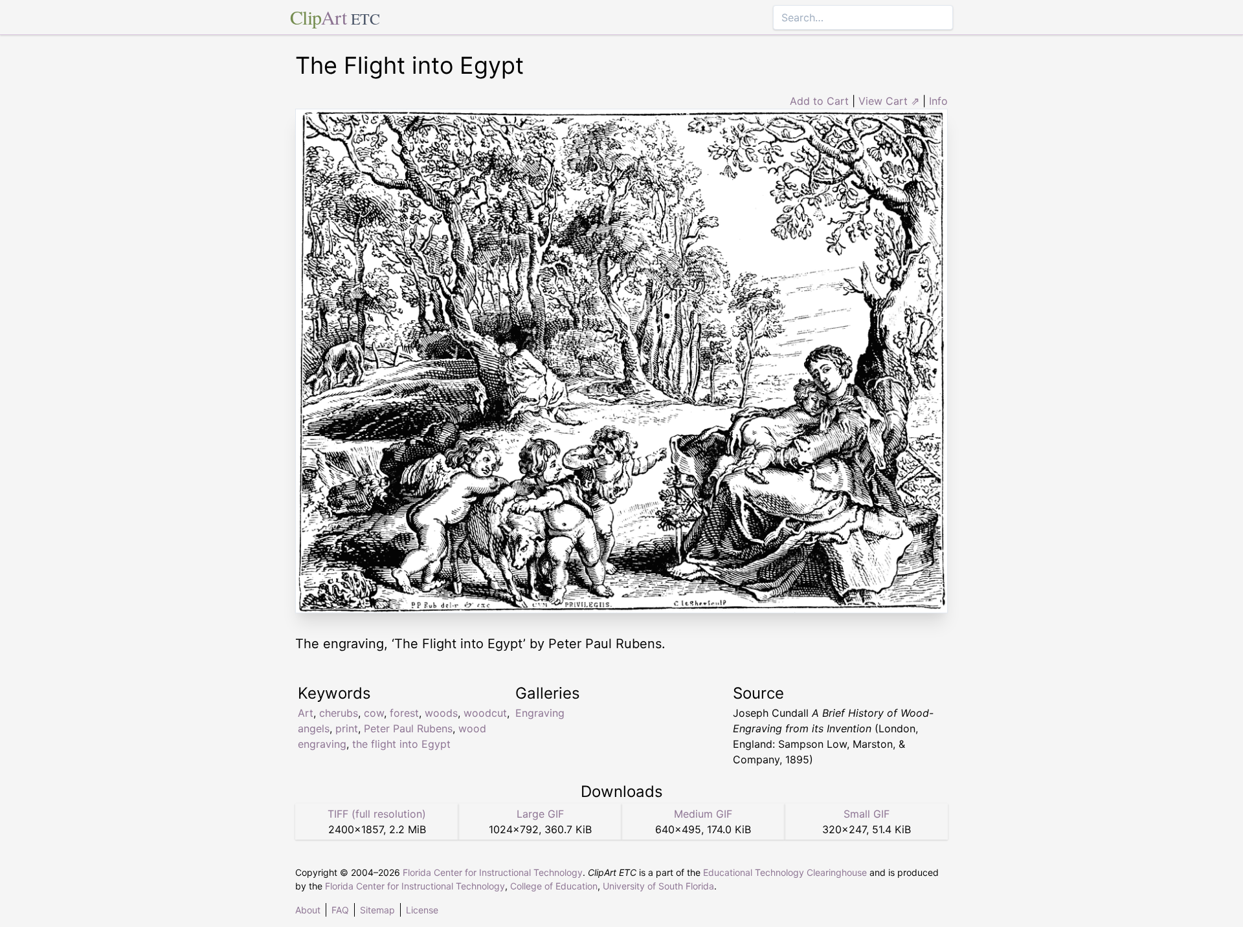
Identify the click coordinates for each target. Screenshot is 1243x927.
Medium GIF (703, 813)
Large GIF (540, 813)
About (307, 909)
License (422, 909)
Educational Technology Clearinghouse (785, 872)
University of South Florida (658, 885)
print (346, 728)
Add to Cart (819, 100)
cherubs (338, 712)
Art (305, 712)
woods (441, 712)
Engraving (540, 712)
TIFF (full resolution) (377, 813)
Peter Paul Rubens (408, 728)
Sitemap (377, 909)
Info (938, 100)
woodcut (485, 712)
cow (374, 712)
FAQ (340, 909)
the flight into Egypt (401, 743)
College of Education (554, 885)
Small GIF (867, 813)
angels (314, 728)
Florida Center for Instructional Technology (493, 872)
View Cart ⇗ (888, 100)
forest (404, 712)
